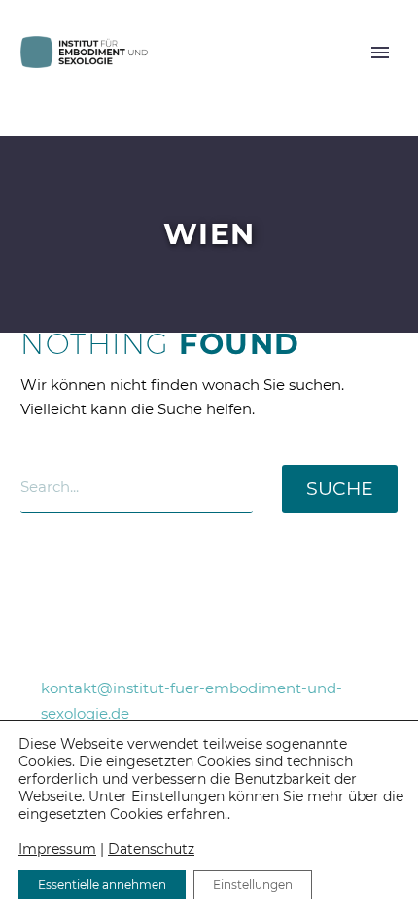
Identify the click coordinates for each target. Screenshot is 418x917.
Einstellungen (253, 884)
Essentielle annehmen (102, 884)
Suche (339, 488)
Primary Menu (380, 52)
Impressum (57, 849)
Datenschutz (151, 849)
